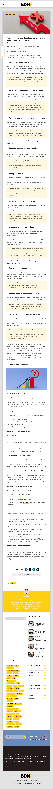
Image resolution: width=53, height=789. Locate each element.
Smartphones (17, 716)
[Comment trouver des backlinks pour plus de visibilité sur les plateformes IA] (31, 623)
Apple (16, 665)
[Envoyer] (24, 618)
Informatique (31, 682)
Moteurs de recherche (12, 708)
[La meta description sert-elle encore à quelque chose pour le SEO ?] (31, 654)
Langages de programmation (14, 703)
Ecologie (9, 686)
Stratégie (9, 719)
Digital (17, 683)
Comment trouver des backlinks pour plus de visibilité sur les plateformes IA (40, 625)
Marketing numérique (10, 14)
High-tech (31, 675)
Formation (16, 688)
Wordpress (9, 726)
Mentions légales (30, 783)
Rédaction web (10, 714)
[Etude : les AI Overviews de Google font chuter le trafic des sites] (31, 631)
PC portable (17, 711)
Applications (10, 668)
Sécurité (16, 719)
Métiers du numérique (34, 688)
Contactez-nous (9, 766)
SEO (17, 714)
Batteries (9, 673)
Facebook (9, 688)
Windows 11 (18, 724)
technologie (10, 721)
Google (21, 691)
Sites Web (13, 583)
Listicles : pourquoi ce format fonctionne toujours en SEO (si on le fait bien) (40, 639)
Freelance (9, 691)
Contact (13, 783)
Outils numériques (33, 692)
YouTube (17, 726)
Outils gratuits (38, 783)
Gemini (16, 691)
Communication (11, 680)
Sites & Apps (31, 698)
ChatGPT (9, 675)
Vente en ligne (10, 724)
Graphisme (19, 693)
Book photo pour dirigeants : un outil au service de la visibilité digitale (40, 647)
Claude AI (16, 675)
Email (15, 686)
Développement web (34, 665)
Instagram (9, 698)
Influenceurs (13, 696)
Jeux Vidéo (9, 701)
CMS (14, 678)
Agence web (10, 665)
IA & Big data (31, 679)
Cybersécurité (10, 683)
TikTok (16, 721)
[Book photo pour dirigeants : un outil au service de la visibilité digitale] (31, 646)
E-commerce (32, 669)
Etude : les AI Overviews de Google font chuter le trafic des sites (40, 632)
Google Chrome (11, 693)
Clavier (8, 678)
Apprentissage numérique (13, 670)
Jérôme (26, 596)
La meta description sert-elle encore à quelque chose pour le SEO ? (40, 655)
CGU (17, 783)
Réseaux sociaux (32, 695)
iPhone (16, 698)
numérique (9, 711)
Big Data (16, 673)
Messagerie (10, 706)
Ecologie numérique (33, 672)
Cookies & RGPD (22, 783)
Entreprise (20, 686)
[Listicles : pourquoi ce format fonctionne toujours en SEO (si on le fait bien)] (31, 638)
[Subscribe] (25, 737)
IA (7, 696)
